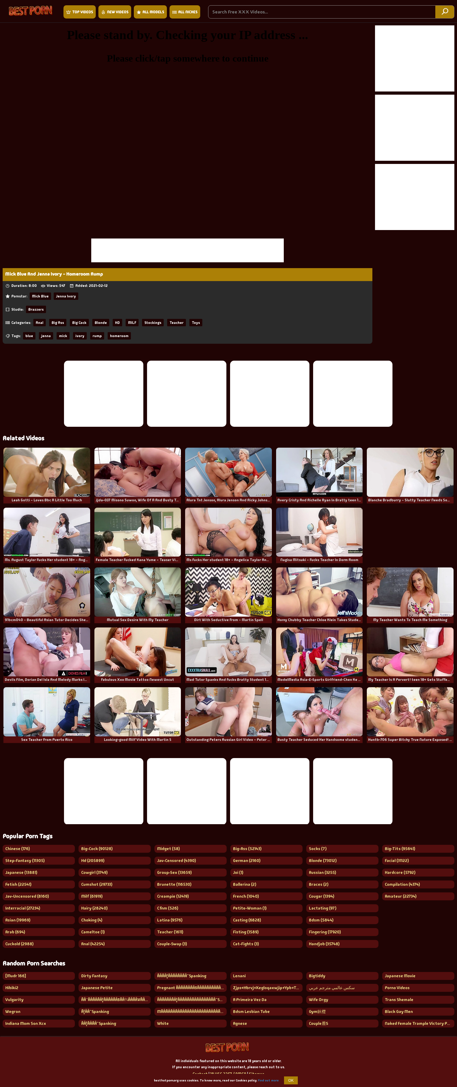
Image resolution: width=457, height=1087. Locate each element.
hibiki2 (11, 987)
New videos (118, 12)
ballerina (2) (244, 884)
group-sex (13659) (174, 872)
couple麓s (318, 1023)
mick (63, 335)
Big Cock (79, 322)
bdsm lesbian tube (251, 1011)
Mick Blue (40, 296)
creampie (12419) (173, 896)
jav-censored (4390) (176, 860)
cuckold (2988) (19, 944)
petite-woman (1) (250, 908)
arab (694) (15, 932)
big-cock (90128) (97, 848)
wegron (12, 1011)
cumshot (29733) (96, 884)
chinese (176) (17, 848)
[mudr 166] (15, 976)
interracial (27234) (22, 908)
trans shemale (399, 999)
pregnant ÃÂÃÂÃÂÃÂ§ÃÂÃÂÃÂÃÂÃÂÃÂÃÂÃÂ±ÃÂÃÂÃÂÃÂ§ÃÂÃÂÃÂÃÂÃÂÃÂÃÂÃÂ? (192, 987)
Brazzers (36, 309)
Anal (39, 322)
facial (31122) (397, 860)
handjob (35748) (324, 944)
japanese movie (400, 976)
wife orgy (318, 999)
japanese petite (97, 987)
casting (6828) (247, 920)
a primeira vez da (250, 999)
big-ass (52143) (247, 848)
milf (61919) (92, 896)
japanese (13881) (21, 872)
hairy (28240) (94, 908)
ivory (79, 335)
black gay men (399, 1011)
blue (29, 335)
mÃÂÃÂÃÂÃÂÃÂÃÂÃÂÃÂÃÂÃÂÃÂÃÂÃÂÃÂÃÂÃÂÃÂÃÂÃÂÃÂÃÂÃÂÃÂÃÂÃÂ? (192, 1011)
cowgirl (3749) (94, 872)
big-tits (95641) (400, 848)
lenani (239, 976)
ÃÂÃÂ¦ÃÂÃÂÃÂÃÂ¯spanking (181, 976)
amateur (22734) (401, 896)
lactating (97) (322, 908)
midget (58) (168, 848)
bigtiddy (317, 976)
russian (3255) (322, 872)
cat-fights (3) (246, 944)
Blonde (101, 322)
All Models (153, 12)
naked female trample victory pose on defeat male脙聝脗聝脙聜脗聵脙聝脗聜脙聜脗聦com (419, 1023)
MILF (132, 322)
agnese (240, 1023)
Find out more (268, 1080)
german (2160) (247, 860)
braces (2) (318, 884)
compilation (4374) (402, 884)
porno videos (397, 987)
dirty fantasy (94, 976)
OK (291, 1080)
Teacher (177, 322)
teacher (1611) (170, 932)
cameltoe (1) (93, 932)
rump (97, 335)
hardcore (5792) (400, 872)
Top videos (82, 12)
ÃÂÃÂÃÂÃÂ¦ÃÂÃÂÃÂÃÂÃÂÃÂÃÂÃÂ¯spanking (192, 999)
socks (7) (318, 848)
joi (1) (238, 872)
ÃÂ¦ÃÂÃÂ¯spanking (98, 1023)
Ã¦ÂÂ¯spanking (95, 1011)
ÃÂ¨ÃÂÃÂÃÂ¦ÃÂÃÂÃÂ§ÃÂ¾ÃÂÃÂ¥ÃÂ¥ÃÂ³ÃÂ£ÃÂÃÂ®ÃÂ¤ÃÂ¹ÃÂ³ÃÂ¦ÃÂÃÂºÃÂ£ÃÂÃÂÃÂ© (116, 999)
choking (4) (91, 920)
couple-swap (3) (172, 944)
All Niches (188, 12)
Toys (196, 322)
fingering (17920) (325, 932)
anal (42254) (93, 944)
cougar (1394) (321, 896)
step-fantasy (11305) (25, 860)
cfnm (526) (167, 908)
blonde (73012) (323, 860)
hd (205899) (92, 860)
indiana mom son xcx (25, 1023)
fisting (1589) (246, 932)
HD (117, 322)
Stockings (152, 322)
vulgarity (14, 999)
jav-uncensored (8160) (27, 896)
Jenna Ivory (66, 296)
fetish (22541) (18, 884)
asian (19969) (17, 920)
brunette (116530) (174, 884)
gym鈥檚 (317, 1011)
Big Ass (58, 322)
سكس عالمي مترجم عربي (332, 987)
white (163, 1023)
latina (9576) (169, 920)
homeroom (119, 335)
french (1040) (246, 896)
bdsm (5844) (321, 920)
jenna (46, 335)
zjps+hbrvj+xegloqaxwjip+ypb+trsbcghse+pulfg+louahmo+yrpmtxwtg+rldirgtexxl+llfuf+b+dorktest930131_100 (268, 987)
